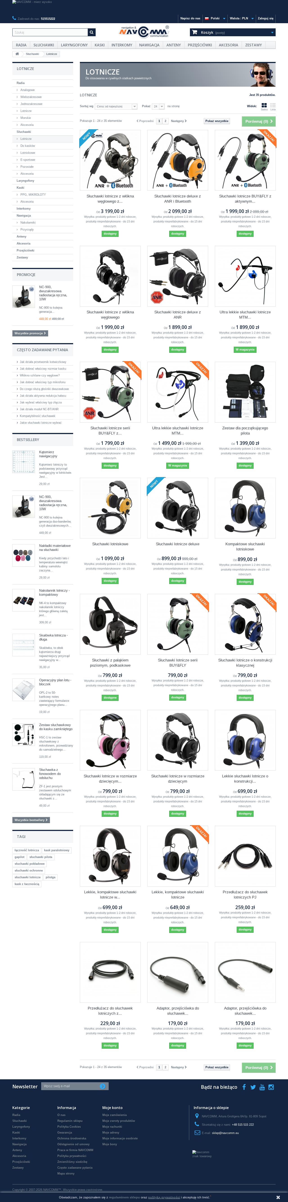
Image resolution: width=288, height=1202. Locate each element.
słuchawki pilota (40, 857)
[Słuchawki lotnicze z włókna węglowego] (110, 276)
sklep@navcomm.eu (225, 1133)
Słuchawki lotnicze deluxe (177, 544)
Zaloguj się (265, 18)
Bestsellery (28, 439)
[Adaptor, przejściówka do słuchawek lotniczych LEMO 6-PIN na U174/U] (245, 972)
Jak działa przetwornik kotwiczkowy (43, 362)
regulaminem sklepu (124, 1197)
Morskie (25, 118)
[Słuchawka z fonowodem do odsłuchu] (23, 779)
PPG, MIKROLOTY (33, 194)
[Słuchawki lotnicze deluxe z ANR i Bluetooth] (178, 160)
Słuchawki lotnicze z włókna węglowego (110, 314)
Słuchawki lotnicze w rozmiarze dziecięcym (177, 778)
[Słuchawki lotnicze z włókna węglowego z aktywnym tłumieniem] (110, 160)
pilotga (50, 877)
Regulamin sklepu (70, 1121)
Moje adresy (110, 1132)
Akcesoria (228, 45)
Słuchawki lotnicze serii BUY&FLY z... (110, 430)
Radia (21, 45)
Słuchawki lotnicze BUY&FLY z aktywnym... (245, 199)
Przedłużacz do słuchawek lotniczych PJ (245, 894)
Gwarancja (64, 1132)
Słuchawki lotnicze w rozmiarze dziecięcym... (110, 778)
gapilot (19, 857)
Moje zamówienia (114, 1115)
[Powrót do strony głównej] (17, 54)
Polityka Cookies (69, 1126)
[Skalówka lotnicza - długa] (23, 645)
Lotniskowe (27, 152)
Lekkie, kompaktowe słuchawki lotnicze (178, 894)
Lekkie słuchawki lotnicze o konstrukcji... (245, 778)
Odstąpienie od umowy (73, 1144)
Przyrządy (27, 229)
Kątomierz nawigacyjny (48, 454)
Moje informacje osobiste (120, 1138)
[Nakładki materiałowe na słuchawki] (23, 555)
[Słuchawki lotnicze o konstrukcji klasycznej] (245, 624)
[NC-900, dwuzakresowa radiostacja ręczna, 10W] (23, 506)
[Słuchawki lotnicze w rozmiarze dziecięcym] (178, 740)
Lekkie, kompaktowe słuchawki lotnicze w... (110, 894)
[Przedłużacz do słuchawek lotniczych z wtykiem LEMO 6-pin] (110, 972)
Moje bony (109, 1144)
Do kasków (27, 145)
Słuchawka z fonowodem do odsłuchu (50, 774)
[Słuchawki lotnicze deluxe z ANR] (178, 276)
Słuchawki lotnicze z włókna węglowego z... (110, 199)
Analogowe (27, 90)
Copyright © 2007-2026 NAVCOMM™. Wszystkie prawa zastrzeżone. (57, 1189)
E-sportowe (27, 159)
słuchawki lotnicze (27, 877)
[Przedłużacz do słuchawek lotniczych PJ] (245, 856)
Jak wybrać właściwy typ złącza (41, 402)
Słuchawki (44, 45)
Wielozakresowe (31, 97)
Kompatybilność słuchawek (37, 416)
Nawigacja (149, 45)
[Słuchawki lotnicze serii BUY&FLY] (178, 624)
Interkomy (122, 45)
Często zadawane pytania (74, 1167)
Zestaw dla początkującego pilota (245, 430)
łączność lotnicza (27, 850)
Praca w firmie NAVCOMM (75, 1150)
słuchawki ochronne (29, 870)
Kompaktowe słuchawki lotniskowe (245, 546)
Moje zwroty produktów (118, 1121)
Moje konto (112, 1107)
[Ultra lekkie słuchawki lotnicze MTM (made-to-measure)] (245, 276)
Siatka (264, 109)
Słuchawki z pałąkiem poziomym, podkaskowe (110, 663)
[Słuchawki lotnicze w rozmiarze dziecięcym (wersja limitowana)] (110, 740)
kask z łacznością (27, 884)
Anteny (173, 45)
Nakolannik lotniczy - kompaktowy (54, 592)
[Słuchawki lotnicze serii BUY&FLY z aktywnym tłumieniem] (110, 392)
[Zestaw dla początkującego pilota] (245, 392)
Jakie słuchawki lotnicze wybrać (41, 422)
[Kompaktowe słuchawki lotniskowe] (245, 508)
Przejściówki (200, 45)
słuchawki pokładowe (30, 863)
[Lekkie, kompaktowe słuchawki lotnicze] (178, 856)
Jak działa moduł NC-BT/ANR (39, 409)
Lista (273, 109)
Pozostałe (27, 166)
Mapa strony (65, 1173)
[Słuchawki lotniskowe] (110, 508)
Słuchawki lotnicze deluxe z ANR (177, 314)
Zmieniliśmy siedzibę (72, 1162)
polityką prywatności (164, 1197)
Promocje (26, 274)
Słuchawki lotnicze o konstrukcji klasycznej (245, 663)
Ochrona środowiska (71, 1138)
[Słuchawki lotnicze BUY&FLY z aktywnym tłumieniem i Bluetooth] (245, 160)
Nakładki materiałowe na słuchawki (55, 548)
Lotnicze (26, 111)
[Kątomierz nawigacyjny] (23, 461)
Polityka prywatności (71, 1156)
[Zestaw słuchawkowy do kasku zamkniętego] (23, 734)
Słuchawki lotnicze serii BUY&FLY (178, 663)
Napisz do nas (190, 18)
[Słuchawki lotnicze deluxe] (178, 508)
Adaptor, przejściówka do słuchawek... (178, 1011)
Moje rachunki (112, 1126)
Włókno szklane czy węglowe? (40, 375)
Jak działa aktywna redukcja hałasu (43, 395)
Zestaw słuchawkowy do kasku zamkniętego (55, 727)
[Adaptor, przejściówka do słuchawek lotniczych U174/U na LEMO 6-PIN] (178, 972)
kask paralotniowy (56, 850)
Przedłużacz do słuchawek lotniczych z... (110, 1011)
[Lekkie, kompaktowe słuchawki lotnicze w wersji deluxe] (110, 856)
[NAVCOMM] (144, 32)
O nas (61, 1115)
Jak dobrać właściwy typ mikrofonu (42, 382)
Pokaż (146, 106)
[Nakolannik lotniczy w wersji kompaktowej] (23, 600)
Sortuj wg (86, 106)
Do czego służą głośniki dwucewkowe (44, 389)
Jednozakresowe (31, 104)
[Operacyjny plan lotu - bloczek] (23, 690)
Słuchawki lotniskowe (110, 544)
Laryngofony (74, 45)
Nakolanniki (28, 222)
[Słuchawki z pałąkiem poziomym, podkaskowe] (110, 624)
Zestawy (253, 45)
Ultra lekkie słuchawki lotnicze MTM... (245, 314)
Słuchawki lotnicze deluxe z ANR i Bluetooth (177, 199)
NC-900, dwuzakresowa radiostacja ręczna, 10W (53, 293)
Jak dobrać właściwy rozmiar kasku (43, 368)
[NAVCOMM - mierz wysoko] (144, 7)
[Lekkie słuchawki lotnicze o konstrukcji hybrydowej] (245, 740)
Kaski (100, 45)
